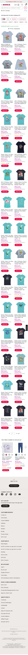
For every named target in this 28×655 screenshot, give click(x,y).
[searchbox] (11, 7)
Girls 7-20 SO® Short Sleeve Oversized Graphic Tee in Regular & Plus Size (7, 458)
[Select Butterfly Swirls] (6, 455)
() (8, 135)
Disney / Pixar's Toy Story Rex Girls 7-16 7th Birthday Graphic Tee (7, 237)
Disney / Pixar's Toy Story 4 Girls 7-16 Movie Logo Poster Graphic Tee (7, 156)
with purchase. (14, 1)
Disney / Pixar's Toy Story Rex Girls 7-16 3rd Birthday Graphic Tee (21, 288)
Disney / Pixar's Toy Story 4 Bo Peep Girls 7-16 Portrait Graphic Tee (7, 128)
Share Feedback (14, 485)
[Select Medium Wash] (16, 455)
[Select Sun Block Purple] (3, 455)
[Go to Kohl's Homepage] (6, 4)
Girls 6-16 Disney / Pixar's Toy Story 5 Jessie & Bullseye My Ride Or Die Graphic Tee (21, 156)
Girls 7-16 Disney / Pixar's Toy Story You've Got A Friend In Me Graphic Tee (7, 183)
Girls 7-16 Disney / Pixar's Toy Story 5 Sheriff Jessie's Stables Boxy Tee (21, 45)
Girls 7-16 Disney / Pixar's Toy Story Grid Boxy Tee (7, 72)
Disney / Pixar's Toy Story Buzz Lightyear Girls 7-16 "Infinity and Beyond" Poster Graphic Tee (21, 342)
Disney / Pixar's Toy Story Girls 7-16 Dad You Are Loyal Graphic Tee (21, 368)
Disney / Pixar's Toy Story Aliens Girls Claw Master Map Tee (21, 211)
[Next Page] (17, 433)
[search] (3, 8)
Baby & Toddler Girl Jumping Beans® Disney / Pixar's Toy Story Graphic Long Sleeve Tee (21, 73)
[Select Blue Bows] (19, 455)
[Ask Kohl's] (25, 7)
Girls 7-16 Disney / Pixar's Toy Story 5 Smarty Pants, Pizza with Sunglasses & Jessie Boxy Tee (21, 102)
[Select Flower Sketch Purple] (9, 455)
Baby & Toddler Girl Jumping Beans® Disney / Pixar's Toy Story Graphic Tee (7, 45)
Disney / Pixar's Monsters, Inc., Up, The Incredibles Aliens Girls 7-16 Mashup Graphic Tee (7, 368)
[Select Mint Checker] (22, 455)
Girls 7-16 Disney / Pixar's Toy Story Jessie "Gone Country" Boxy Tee (21, 262)
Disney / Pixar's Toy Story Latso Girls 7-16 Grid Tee (7, 210)
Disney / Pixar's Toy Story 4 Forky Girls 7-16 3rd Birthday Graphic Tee (21, 183)
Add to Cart (4, 53)
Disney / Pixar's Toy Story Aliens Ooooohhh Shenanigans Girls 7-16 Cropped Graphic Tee (7, 394)
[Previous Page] (9, 433)
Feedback (26, 328)
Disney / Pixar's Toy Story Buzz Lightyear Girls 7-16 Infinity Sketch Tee (21, 393)
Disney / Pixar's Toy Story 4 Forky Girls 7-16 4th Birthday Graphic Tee (21, 419)
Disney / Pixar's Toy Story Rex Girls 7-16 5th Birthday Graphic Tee (21, 237)
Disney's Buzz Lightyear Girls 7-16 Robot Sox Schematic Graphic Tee (6, 419)
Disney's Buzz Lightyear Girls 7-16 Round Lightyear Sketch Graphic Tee (7, 342)
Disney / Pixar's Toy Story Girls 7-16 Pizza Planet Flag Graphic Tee (7, 288)
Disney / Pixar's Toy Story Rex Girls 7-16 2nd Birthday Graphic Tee (7, 262)
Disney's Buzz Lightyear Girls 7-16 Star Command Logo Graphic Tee (20, 316)
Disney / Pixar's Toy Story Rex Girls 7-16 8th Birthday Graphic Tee (7, 316)
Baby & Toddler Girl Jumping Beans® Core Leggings (20, 458)
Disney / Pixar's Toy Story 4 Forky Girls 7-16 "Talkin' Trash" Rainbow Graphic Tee (21, 128)
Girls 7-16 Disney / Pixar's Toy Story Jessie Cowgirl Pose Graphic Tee (7, 102)
